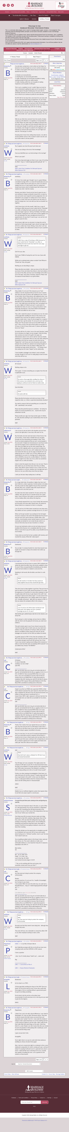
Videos (28, 11)
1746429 (46, 361)
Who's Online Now (57, 63)
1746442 (46, 977)
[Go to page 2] (47, 60)
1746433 (46, 561)
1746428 (46, 288)
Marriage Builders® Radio (52, 11)
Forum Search (57, 56)
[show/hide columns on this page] (64, 53)
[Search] (62, 53)
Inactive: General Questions (25, 50)
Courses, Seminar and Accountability (18, 11)
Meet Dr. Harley (43, 15)
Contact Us (45, 1074)
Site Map (49, 1097)
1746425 (46, 143)
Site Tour (33, 15)
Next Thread (36, 56)
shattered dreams (26, 869)
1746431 (46, 479)
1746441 (46, 941)
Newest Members (57, 72)
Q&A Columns (24, 19)
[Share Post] (42, 63)
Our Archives (28, 48)
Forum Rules (7, 1074)
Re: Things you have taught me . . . (14, 143)
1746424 (46, 63)
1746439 (46, 869)
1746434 (46, 657)
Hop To (13, 1064)
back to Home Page (34, 4)
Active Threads (38, 53)
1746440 (46, 911)
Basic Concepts (55, 15)
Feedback (14, 1097)
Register (58, 48)
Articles (34, 19)
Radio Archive (61, 11)
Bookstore (7, 11)
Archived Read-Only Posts (42, 48)
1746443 (46, 1007)
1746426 (46, 174)
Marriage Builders (11, 48)
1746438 (46, 797)
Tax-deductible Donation (20, 15)
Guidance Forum (44, 19)
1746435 (46, 686)
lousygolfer (27, 1007)
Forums (21, 48)
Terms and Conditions (24, 1097)
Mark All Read (15, 1074)
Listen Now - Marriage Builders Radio (61, 5)
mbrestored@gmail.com (36, 43)
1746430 (46, 428)
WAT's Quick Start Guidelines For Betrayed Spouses (28, 168)
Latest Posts (57, 82)
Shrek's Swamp (7, 958)
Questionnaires (42, 11)
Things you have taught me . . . (17, 63)
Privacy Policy (34, 1097)
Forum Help (52, 1074)
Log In (63, 48)
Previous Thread (15, 56)
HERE (16, 943)
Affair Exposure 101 (20, 170)
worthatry (27, 174)
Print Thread (7, 60)
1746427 (46, 234)
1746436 (46, 722)
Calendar (30, 53)
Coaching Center (34, 11)
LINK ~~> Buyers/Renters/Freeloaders (25, 968)
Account (55, 1097)
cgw (29, 686)
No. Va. (5, 160)
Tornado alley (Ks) (8, 815)
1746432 (46, 541)
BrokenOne (26, 143)
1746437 (46, 747)
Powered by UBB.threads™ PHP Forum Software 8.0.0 (34, 1120)
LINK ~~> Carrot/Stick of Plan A (23, 964)
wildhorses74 (26, 479)
